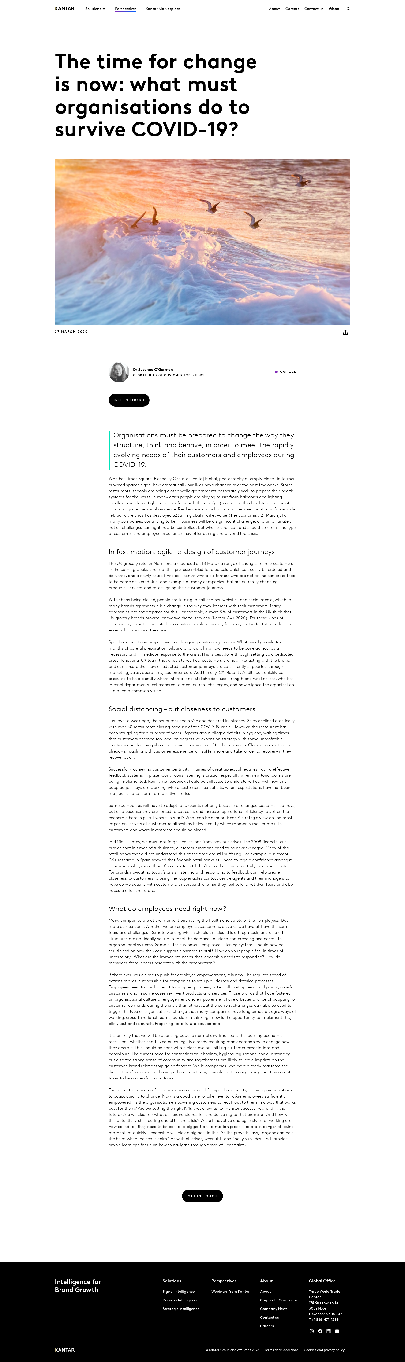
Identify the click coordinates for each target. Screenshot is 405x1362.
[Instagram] (312, 1332)
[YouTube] (328, 1332)
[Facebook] (320, 1332)
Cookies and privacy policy (324, 1350)
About (274, 9)
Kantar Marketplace (163, 9)
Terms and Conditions (281, 1350)
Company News (273, 1309)
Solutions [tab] (93, 9)
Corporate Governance (280, 1300)
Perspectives (125, 9)
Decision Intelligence (180, 1300)
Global (335, 9)
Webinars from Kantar (230, 1292)
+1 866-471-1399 (325, 1320)
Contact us (313, 9)
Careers (292, 9)
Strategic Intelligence (181, 1309)
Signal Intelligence (179, 1292)
